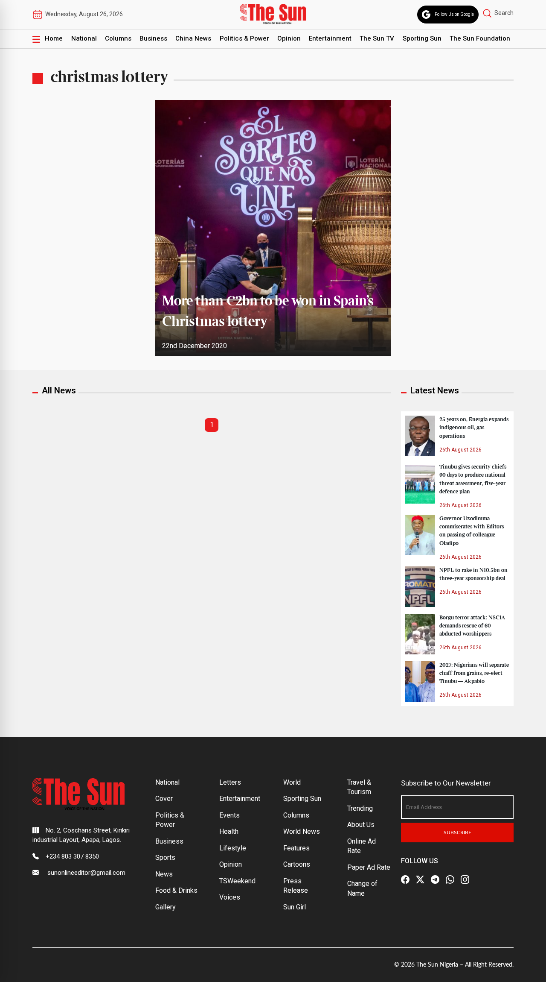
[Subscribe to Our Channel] (435, 879)
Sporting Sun (422, 38)
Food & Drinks (176, 890)
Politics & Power (244, 38)
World (292, 782)
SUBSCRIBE (457, 832)
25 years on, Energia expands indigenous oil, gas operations (473, 427)
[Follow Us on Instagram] (465, 879)
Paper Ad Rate (368, 867)
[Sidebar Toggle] (36, 39)
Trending (360, 808)
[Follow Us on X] (420, 879)
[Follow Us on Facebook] (405, 879)
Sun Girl (294, 907)
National (84, 38)
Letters (230, 782)
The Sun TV (377, 38)
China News (193, 38)
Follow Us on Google (454, 14)
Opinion (289, 38)
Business (153, 38)
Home (54, 38)
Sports (165, 857)
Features (296, 848)
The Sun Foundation (480, 38)
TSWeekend (237, 881)
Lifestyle (232, 848)
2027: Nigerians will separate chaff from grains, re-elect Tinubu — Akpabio (474, 673)
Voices (229, 897)
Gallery (165, 907)
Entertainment (330, 38)
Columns (118, 38)
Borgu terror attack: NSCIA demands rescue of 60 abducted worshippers (472, 625)
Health (228, 831)
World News (301, 831)
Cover (164, 798)
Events (229, 815)
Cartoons (296, 864)
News (164, 874)
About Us (361, 825)
